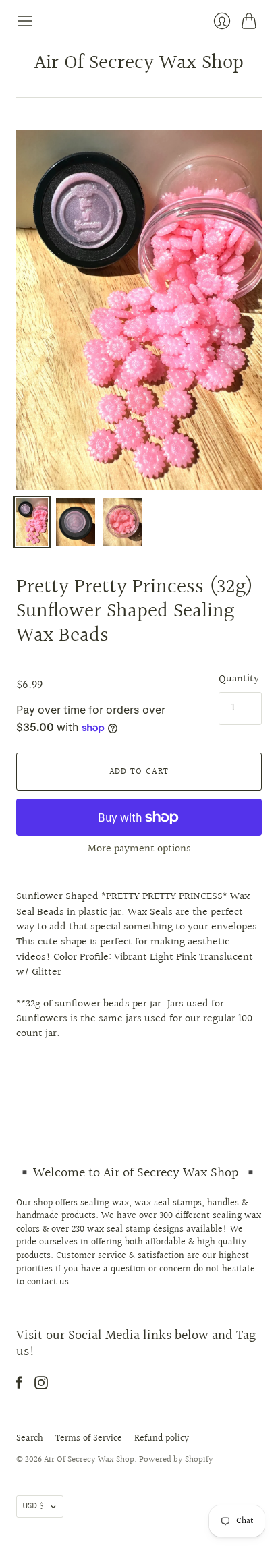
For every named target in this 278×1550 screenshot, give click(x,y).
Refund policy (161, 1438)
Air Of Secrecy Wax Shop (139, 63)
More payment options (139, 848)
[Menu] (25, 21)
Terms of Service (88, 1438)
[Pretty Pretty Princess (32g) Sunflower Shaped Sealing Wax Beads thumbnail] (32, 522)
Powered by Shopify (176, 1459)
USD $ (33, 1506)
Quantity (239, 679)
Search (29, 1438)
